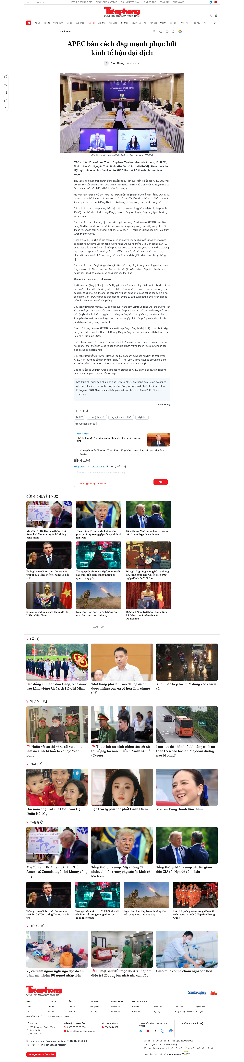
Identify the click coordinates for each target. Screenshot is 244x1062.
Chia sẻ (6, 84)
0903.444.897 (111, 1027)
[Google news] (172, 1031)
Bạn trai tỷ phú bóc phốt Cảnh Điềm (119, 809)
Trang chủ (28, 23)
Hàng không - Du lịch (184, 1011)
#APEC (79, 417)
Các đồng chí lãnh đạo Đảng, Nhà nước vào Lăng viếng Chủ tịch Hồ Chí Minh (56, 686)
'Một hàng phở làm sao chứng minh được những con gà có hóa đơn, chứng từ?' (120, 688)
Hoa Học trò (149, 2)
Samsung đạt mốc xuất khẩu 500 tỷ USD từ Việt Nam (47, 613)
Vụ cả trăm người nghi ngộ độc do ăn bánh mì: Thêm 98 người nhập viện (55, 973)
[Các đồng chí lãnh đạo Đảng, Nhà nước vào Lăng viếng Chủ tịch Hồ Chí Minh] (57, 662)
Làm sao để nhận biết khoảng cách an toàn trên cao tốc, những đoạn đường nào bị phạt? (185, 750)
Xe (145, 23)
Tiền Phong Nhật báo (106, 2)
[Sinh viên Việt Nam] (197, 993)
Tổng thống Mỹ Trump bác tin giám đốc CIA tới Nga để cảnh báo (147, 532)
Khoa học (185, 23)
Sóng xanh (58, 23)
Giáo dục (173, 23)
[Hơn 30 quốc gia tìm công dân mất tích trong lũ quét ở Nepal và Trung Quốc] (195, 895)
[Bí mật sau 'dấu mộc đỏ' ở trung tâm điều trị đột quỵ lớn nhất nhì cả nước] (122, 949)
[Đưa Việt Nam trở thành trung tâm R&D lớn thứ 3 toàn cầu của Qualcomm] (148, 595)
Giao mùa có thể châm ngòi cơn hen (184, 971)
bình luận (173, 31)
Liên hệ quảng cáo (74, 1023)
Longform (117, 1001)
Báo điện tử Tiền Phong (122, 12)
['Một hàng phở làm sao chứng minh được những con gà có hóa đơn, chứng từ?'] (122, 662)
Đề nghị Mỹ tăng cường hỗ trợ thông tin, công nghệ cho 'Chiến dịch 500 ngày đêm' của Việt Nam (147, 575)
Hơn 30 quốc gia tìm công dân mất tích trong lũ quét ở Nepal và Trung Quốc (194, 914)
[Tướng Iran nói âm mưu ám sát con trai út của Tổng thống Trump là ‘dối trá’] (49, 555)
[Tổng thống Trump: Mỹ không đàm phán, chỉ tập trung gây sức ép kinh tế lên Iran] (98, 514)
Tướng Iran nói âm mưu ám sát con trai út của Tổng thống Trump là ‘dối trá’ (47, 575)
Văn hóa (153, 23)
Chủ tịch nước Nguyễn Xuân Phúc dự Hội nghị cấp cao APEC (108, 439)
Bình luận (6, 100)
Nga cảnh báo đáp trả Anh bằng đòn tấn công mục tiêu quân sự (97, 613)
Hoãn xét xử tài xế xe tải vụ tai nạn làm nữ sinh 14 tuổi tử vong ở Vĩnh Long (55, 750)
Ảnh (71, 1001)
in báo (167, 31)
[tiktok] (156, 1031)
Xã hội (37, 23)
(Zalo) (84, 1027)
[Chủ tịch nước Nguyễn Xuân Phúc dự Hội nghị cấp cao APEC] (158, 439)
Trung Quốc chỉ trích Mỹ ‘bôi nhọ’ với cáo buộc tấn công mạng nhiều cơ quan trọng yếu (98, 575)
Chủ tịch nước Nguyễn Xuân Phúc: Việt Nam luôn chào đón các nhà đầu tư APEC (123, 452)
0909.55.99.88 (74, 1027)
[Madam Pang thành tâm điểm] (187, 787)
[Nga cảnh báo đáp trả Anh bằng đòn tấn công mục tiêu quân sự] (98, 595)
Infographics (140, 1001)
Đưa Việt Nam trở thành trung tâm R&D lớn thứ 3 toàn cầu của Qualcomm (146, 615)
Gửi (161, 482)
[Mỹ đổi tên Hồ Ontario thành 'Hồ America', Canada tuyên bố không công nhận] (49, 514)
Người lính (136, 23)
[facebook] (211, 2)
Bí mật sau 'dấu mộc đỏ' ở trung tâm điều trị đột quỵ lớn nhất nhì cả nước (121, 973)
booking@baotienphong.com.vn (81, 1031)
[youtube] (216, 2)
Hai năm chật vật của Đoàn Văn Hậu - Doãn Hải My (55, 811)
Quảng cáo (178, 2)
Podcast (95, 1001)
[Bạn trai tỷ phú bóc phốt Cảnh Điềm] (122, 787)
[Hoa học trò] (214, 993)
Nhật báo (53, 1001)
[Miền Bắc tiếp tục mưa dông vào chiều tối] (187, 662)
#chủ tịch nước (96, 417)
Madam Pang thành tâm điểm (179, 809)
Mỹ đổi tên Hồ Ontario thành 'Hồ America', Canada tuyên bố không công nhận (46, 534)
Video (206, 23)
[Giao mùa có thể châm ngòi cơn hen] (187, 949)
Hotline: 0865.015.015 (81, 2)
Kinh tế (47, 23)
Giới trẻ (101, 23)
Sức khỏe (80, 23)
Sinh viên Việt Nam (130, 2)
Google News (180, 31)
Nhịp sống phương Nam (58, 1016)
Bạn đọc (157, 1011)
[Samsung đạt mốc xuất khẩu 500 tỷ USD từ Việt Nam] (49, 595)
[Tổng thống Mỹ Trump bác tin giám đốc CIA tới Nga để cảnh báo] (148, 514)
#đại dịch (142, 417)
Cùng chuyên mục (42, 496)
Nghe (6, 76)
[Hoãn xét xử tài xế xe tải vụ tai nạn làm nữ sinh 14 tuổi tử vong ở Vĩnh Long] (57, 724)
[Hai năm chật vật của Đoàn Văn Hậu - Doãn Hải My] (57, 787)
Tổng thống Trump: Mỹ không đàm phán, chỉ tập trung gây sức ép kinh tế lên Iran (98, 534)
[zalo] (164, 1031)
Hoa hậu (196, 23)
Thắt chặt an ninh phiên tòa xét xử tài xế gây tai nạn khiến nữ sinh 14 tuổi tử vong (121, 750)
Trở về (6, 108)
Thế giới (91, 23)
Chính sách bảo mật (193, 1023)
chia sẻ (154, 31)
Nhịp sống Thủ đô (34, 1016)
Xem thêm (215, 23)
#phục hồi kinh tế (85, 423)
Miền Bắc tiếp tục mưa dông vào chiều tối (186, 686)
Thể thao (124, 23)
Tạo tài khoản (98, 466)
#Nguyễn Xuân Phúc (121, 417)
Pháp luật (112, 23)
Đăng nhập (79, 466)
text (160, 31)
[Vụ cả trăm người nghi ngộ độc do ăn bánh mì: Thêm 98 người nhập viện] (57, 949)
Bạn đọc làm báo (43, 1054)
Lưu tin (6, 92)
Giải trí (163, 23)
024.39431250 (36, 1033)
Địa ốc (69, 23)
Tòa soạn (164, 2)
